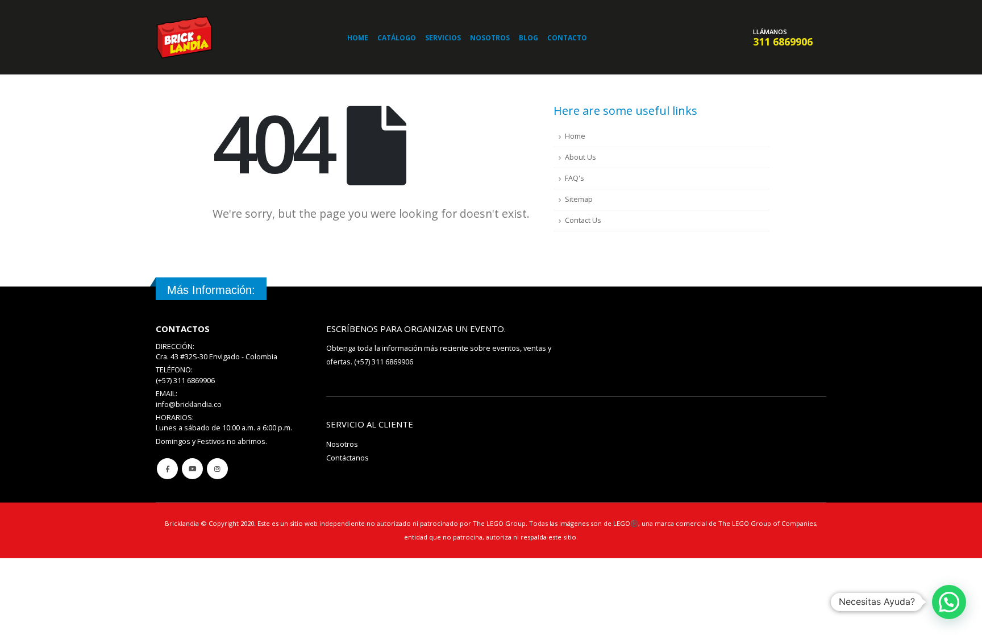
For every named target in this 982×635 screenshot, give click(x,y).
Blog (528, 38)
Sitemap (579, 199)
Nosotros (490, 38)
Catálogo (396, 38)
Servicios (443, 38)
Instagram (217, 468)
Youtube (192, 468)
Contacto (567, 38)
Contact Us (583, 220)
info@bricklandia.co (189, 404)
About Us (580, 157)
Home (357, 38)
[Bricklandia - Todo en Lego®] (184, 37)
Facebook (167, 468)
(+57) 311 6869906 (383, 362)
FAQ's (574, 178)
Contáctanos (347, 458)
